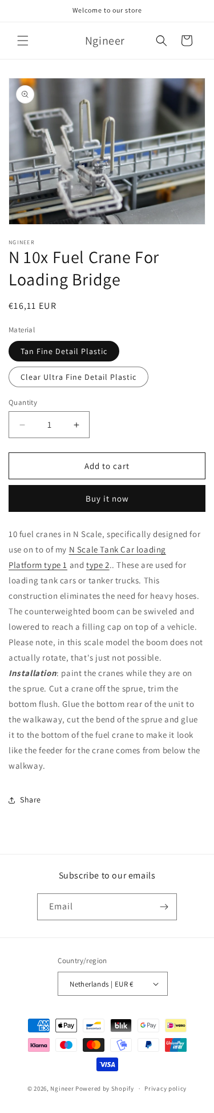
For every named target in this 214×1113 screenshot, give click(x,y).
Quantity (23, 402)
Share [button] (30, 799)
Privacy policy (165, 1088)
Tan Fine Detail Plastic (64, 351)
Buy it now (107, 498)
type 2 (98, 564)
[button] (22, 40)
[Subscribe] (163, 906)
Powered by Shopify (104, 1088)
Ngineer (62, 1088)
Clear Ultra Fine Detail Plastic (78, 377)
